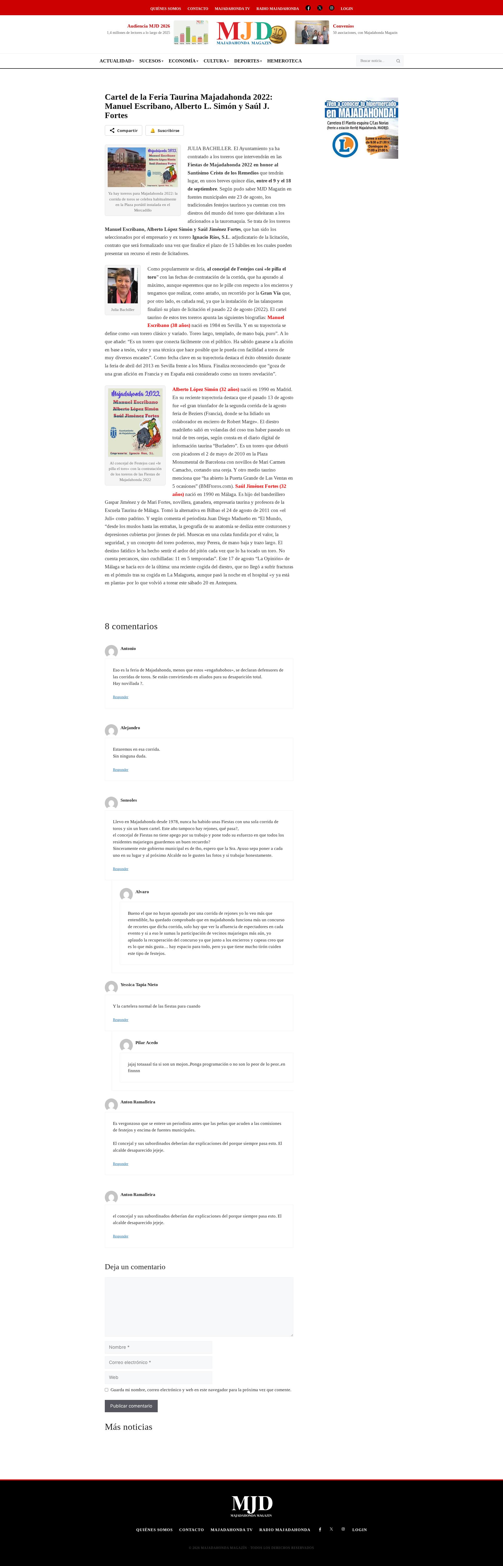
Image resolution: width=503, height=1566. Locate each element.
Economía (182, 61)
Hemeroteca (284, 61)
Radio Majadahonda (277, 9)
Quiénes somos (165, 9)
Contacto (198, 9)
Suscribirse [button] (164, 130)
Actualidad (116, 61)
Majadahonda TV (232, 9)
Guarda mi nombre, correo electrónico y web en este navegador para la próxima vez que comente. (201, 1389)
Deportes (246, 61)
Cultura (215, 61)
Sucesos (150, 61)
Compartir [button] (127, 130)
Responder (120, 697)
